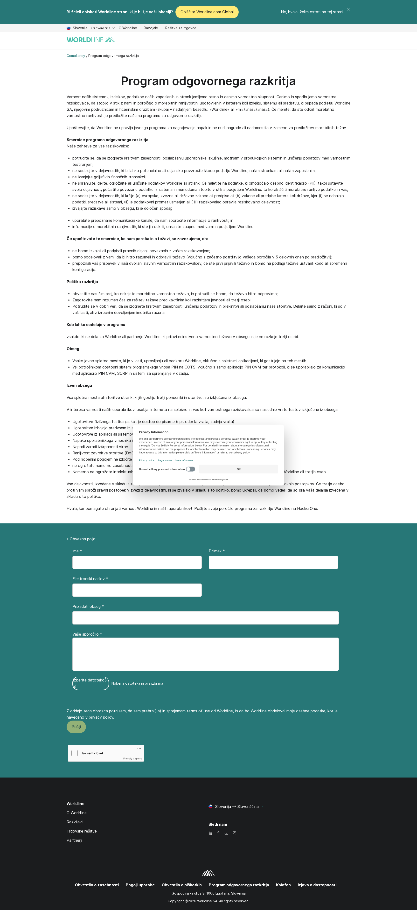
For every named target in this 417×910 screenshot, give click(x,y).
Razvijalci (151, 28)
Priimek (217, 551)
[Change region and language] (261, 807)
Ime (77, 551)
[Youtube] (226, 833)
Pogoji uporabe (140, 885)
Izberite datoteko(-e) (90, 683)
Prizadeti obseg (88, 606)
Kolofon (283, 885)
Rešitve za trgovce (180, 28)
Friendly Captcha (133, 758)
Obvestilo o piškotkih (182, 885)
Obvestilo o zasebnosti (97, 885)
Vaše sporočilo (87, 634)
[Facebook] (218, 833)
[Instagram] (234, 833)
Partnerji (74, 840)
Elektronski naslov (90, 579)
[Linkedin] (210, 833)
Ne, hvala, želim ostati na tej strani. (312, 12)
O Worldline (128, 28)
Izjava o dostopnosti (317, 885)
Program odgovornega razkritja (208, 81)
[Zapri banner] (348, 12)
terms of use (198, 711)
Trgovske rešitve (82, 831)
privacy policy (101, 717)
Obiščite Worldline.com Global (207, 12)
